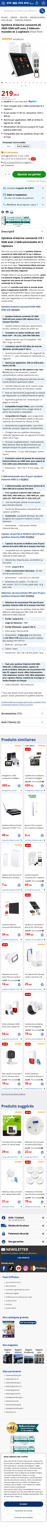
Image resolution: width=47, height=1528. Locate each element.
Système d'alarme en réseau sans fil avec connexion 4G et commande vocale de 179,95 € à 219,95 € (23, 703)
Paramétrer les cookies (23, 1511)
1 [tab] (2, 82)
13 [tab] (21, 86)
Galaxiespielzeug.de (13, 1375)
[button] (17, 162)
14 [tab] (25, 86)
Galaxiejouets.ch (12, 1379)
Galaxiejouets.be (12, 1401)
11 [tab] (41, 82)
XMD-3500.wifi (17, 612)
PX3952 (30, 537)
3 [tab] (9, 82)
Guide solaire (11, 1308)
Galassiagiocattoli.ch (14, 1386)
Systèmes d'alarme (23, 20)
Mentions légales (12, 1293)
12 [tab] (45, 82)
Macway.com (11, 1412)
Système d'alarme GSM (11, 890)
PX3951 (24, 479)
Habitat (13, 17)
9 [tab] (33, 82)
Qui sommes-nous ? (13, 1282)
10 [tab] (37, 82)
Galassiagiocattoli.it (13, 1393)
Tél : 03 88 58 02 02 (16, 1220)
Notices (9, 1304)
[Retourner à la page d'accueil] (20, 3)
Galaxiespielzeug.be (13, 1404)
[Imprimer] (8, 212)
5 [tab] (17, 82)
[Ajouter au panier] (19, 786)
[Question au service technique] (12, 212)
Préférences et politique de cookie (19, 1297)
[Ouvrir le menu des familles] (3, 3)
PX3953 (30, 596)
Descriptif (7, 231)
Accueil (4, 17)
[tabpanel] (23, 59)
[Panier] (43, 3)
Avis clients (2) (10, 722)
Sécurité (23, 17)
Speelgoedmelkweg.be (14, 1408)
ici (21, 1496)
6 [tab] (21, 82)
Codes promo (11, 1300)
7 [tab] (25, 82)
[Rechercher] (42, 11)
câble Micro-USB (26, 638)
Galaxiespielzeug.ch (13, 1382)
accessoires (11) (11, 713)
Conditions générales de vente (17, 1289)
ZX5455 (15, 309)
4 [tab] (13, 82)
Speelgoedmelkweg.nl (14, 1397)
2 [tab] (6, 82)
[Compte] (37, 3)
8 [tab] (29, 82)
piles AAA (24, 635)
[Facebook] (3, 212)
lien (33, 1475)
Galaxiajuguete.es (12, 1390)
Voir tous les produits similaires (13, 1094)
